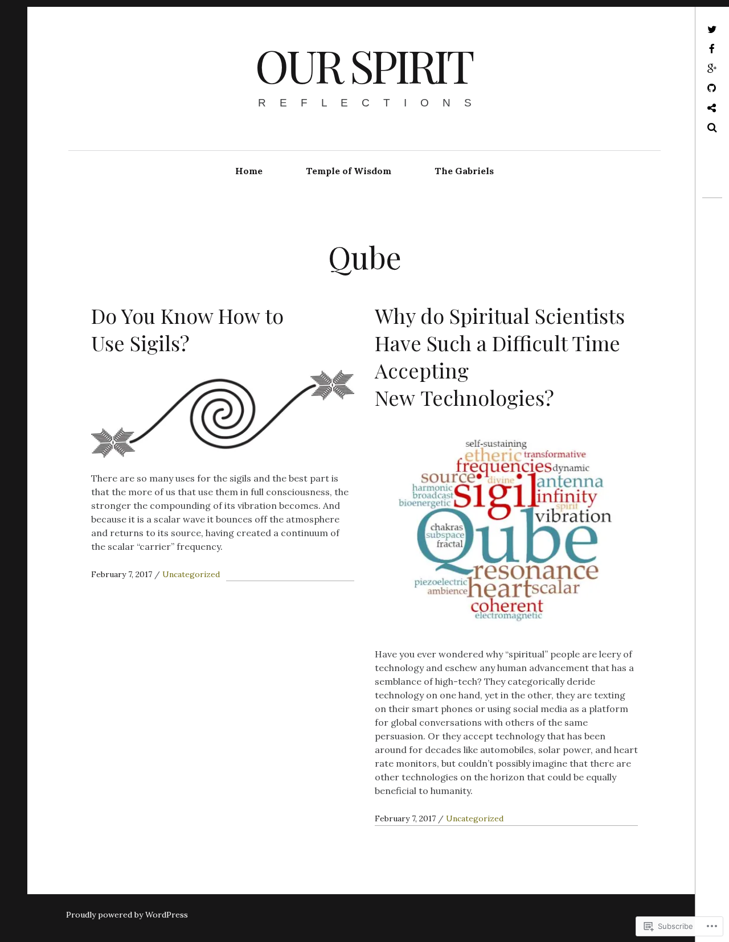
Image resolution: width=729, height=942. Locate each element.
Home (249, 170)
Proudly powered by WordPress (127, 915)
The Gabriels (464, 170)
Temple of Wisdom (348, 170)
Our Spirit (363, 64)
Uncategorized (191, 574)
